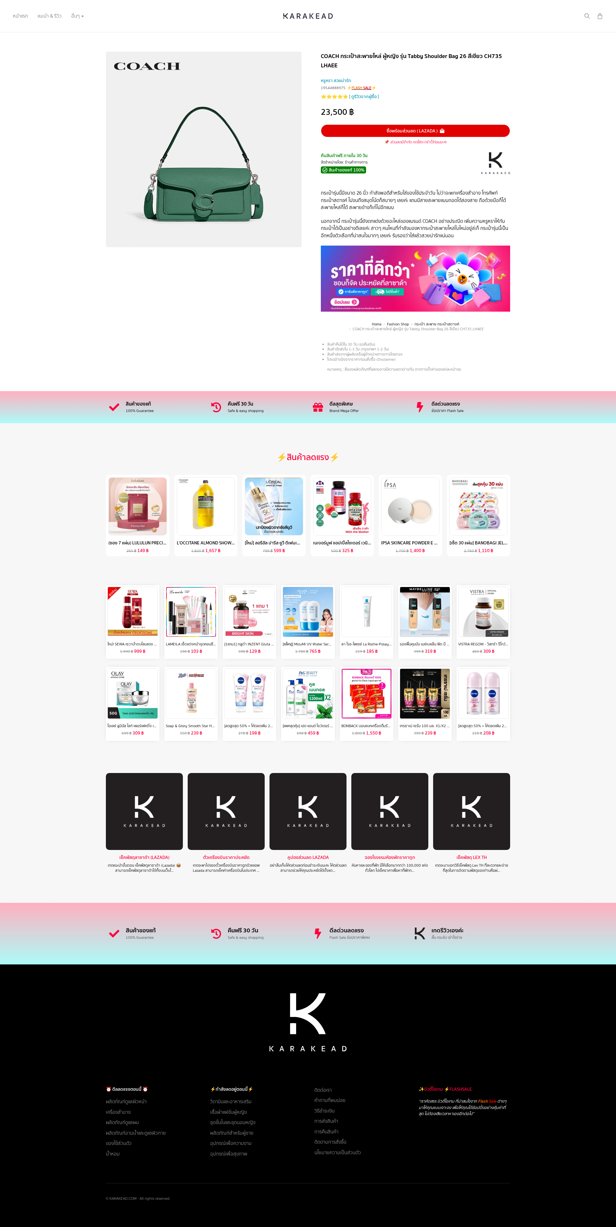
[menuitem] (20, 16)
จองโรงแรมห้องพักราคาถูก (390, 857)
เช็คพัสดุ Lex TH (472, 857)
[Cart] (600, 16)
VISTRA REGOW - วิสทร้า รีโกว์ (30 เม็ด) (489, 644)
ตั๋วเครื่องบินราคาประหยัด (226, 857)
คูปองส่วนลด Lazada (308, 857)
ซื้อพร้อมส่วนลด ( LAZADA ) (412, 130)
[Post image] (144, 811)
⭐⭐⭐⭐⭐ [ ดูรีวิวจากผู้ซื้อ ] (350, 96)
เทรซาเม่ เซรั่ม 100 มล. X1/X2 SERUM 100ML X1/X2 (441, 726)
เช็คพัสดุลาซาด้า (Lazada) (144, 857)
